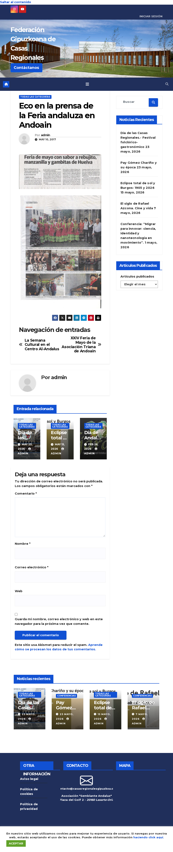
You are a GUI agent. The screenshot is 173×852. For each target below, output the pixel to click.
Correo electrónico (31, 567)
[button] (166, 84)
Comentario (26, 493)
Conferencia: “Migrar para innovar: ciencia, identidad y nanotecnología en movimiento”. (138, 233)
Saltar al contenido (15, 2)
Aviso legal (29, 779)
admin (45, 135)
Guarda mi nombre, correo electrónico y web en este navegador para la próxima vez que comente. (59, 621)
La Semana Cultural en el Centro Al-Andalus (42, 344)
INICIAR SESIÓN (150, 16)
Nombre (22, 544)
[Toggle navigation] (87, 84)
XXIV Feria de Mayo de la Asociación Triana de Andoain (79, 344)
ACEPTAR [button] (16, 843)
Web (18, 591)
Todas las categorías (35, 96)
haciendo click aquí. (148, 837)
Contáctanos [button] (26, 67)
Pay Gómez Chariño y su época (66, 710)
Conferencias (66, 695)
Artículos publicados (137, 276)
